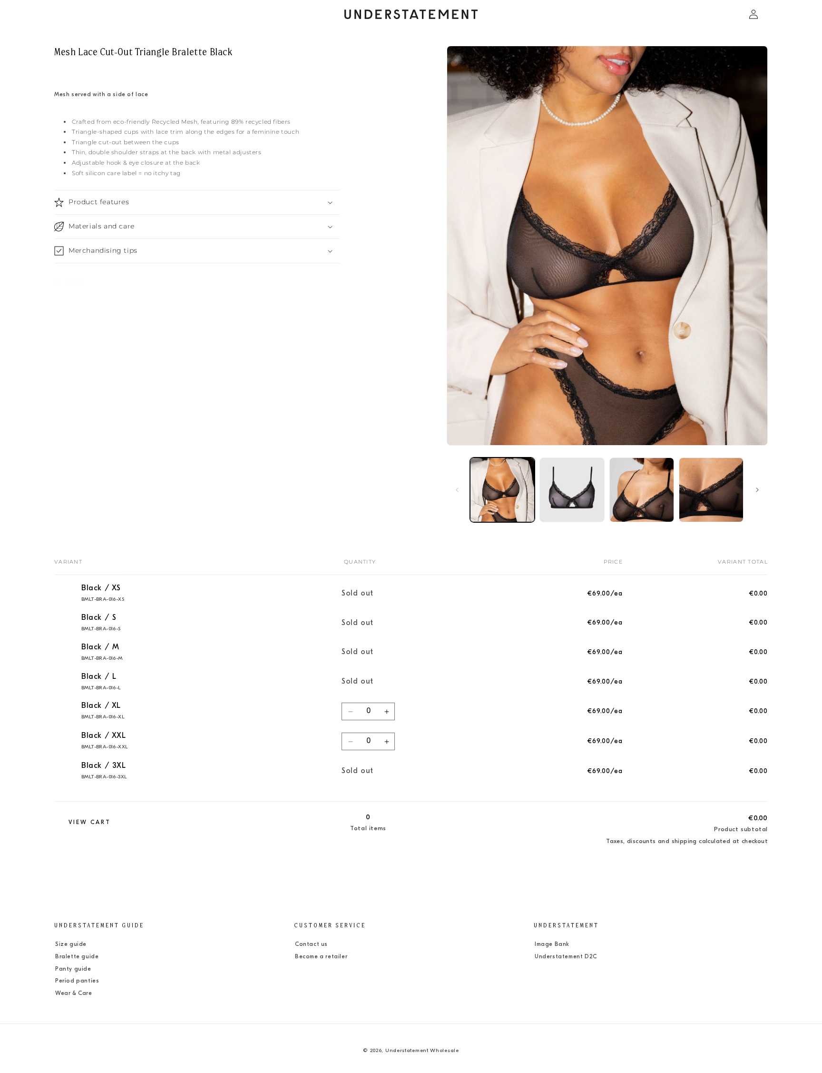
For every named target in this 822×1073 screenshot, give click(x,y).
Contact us (311, 944)
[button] (64, 14)
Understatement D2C (566, 957)
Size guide (71, 944)
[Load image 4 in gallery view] (711, 489)
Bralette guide (76, 957)
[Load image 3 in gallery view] (641, 489)
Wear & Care (73, 993)
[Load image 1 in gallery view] (502, 489)
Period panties (77, 981)
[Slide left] (457, 489)
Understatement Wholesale (422, 1050)
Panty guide (73, 969)
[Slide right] (757, 489)
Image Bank (552, 944)
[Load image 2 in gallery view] (571, 489)
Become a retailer (321, 957)
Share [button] (74, 280)
